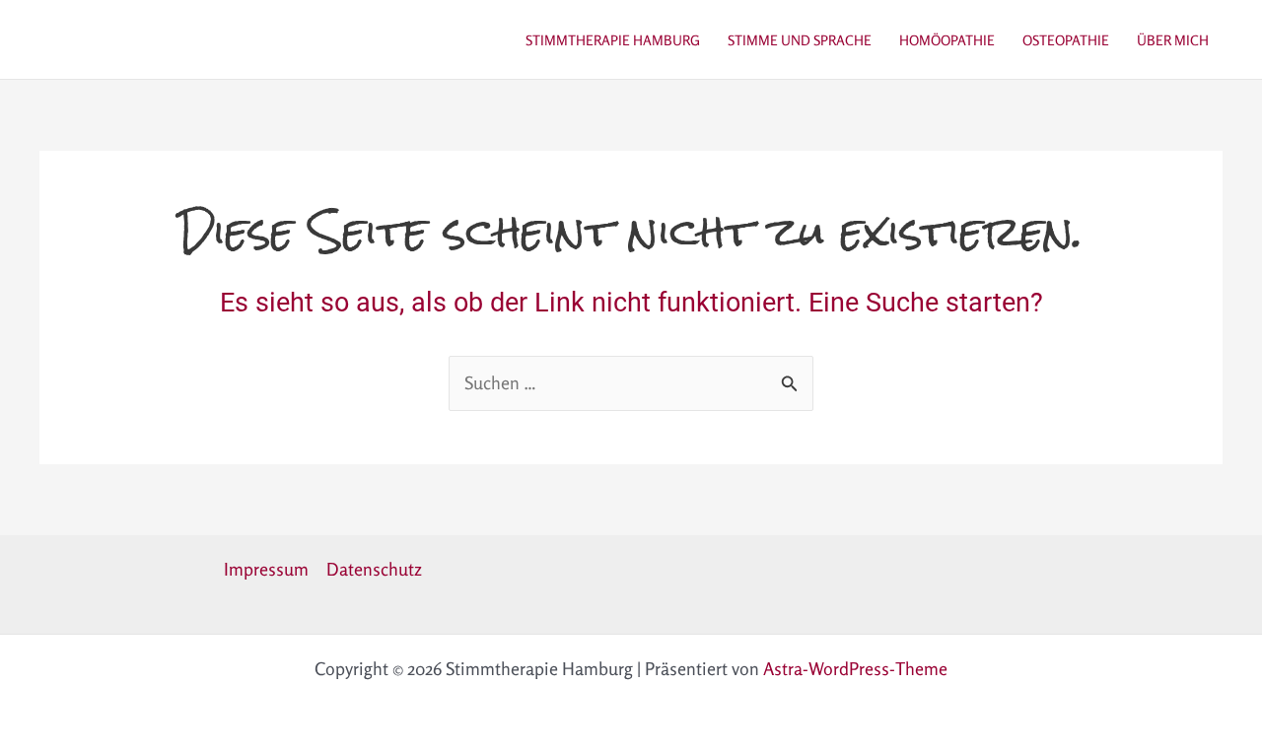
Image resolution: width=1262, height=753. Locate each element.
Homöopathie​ (947, 40)
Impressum (266, 569)
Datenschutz (374, 569)
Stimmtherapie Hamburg (613, 40)
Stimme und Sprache (800, 40)
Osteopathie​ (1065, 40)
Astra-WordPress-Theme (855, 668)
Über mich (1173, 40)
